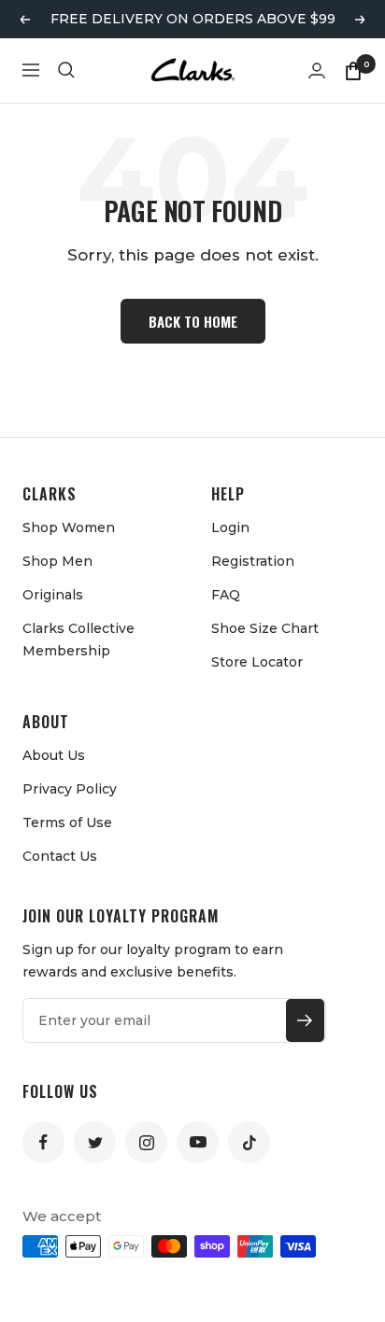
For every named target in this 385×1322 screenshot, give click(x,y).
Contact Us (59, 856)
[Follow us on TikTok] (249, 1142)
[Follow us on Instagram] (146, 1142)
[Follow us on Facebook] (43, 1142)
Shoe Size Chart (265, 628)
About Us (53, 755)
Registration (252, 561)
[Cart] (353, 70)
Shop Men (57, 561)
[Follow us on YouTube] (198, 1142)
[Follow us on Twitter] (95, 1142)
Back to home (193, 321)
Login (230, 527)
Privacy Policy (69, 789)
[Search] (66, 70)
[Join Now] (305, 1020)
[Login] (316, 70)
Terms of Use (67, 822)
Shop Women (68, 527)
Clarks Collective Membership (78, 639)
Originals (52, 594)
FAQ (225, 594)
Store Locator (257, 662)
